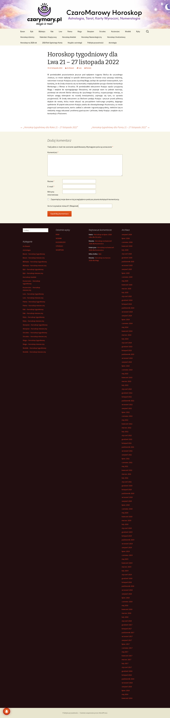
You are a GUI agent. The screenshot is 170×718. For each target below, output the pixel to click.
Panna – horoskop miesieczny (34, 305)
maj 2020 (125, 513)
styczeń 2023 (127, 389)
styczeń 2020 (127, 528)
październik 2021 (128, 447)
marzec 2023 (126, 381)
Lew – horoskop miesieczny (33, 298)
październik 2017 (128, 632)
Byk (31, 31)
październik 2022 (128, 401)
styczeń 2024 (127, 343)
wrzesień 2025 (127, 265)
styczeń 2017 (127, 667)
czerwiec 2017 (127, 648)
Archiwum (70, 68)
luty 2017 (125, 663)
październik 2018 (128, 586)
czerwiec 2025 (127, 277)
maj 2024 (125, 327)
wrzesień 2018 (127, 590)
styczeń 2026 (127, 254)
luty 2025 (125, 292)
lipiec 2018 (126, 598)
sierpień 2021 (127, 455)
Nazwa (50, 181)
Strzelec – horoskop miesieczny (35, 336)
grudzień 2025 (127, 258)
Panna (69, 31)
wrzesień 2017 (127, 636)
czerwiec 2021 (127, 462)
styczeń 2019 (127, 574)
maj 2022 (125, 420)
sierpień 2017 (127, 640)
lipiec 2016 (126, 690)
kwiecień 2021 (127, 470)
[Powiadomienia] (6, 711)
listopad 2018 (127, 582)
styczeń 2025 (127, 296)
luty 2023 (125, 385)
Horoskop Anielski (69, 37)
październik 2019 (128, 540)
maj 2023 (125, 373)
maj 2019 (125, 559)
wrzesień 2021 (127, 451)
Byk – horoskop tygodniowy (33, 269)
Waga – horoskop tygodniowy (34, 340)
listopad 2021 (127, 443)
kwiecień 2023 (127, 377)
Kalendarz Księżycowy (48, 37)
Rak (52, 31)
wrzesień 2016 (127, 683)
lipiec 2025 (126, 273)
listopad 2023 (127, 350)
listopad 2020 (127, 489)
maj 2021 (125, 466)
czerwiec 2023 (127, 370)
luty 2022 (125, 431)
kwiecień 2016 (127, 698)
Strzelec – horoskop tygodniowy (35, 332)
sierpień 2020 (127, 501)
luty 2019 (125, 571)
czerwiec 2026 (127, 242)
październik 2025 (128, 261)
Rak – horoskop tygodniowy (33, 309)
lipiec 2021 (126, 458)
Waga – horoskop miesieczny (34, 344)
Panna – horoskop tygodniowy (34, 302)
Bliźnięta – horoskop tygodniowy (35, 262)
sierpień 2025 (127, 269)
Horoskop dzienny (27, 37)
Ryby (138, 31)
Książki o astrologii (75, 43)
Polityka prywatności (95, 43)
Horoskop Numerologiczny (91, 37)
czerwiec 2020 (127, 509)
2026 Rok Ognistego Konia (52, 43)
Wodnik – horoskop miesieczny (34, 352)
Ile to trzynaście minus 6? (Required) (62, 206)
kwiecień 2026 (127, 246)
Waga (80, 31)
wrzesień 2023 (127, 358)
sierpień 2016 (127, 686)
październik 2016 (128, 679)
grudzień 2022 (127, 393)
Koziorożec (115, 31)
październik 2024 (128, 308)
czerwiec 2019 (127, 555)
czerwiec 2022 (127, 416)
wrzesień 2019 (127, 543)
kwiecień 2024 (127, 331)
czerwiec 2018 (127, 601)
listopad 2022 (127, 397)
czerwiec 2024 (127, 323)
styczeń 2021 (127, 482)
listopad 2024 (127, 304)
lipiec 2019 (126, 551)
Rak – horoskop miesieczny (33, 313)
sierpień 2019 (127, 547)
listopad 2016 (127, 675)
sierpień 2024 (127, 315)
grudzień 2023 (127, 346)
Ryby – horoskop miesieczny (33, 321)
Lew (60, 31)
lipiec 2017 (126, 644)
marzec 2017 (126, 659)
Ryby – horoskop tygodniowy (34, 317)
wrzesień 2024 (127, 312)
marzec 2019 (126, 567)
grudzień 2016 (127, 671)
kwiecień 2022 (127, 424)
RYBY (57, 234)
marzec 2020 (126, 520)
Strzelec (102, 31)
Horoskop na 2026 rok (28, 43)
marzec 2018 (126, 613)
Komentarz (52, 152)
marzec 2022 (126, 428)
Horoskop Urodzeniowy (116, 37)
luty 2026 (125, 250)
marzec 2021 (126, 474)
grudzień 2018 (127, 578)
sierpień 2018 (127, 594)
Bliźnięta (42, 31)
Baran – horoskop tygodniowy (34, 254)
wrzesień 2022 (127, 404)
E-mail (50, 186)
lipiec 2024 (126, 319)
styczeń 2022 (127, 435)
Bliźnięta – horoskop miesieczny (35, 265)
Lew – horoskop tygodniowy (33, 294)
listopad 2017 (127, 629)
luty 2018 (125, 617)
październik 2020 (128, 493)
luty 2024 (125, 339)
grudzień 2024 (127, 300)
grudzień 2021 (127, 439)
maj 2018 (125, 605)
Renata (88, 68)
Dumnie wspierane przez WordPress (93, 713)
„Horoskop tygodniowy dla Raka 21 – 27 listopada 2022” (49, 127)
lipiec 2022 (126, 412)
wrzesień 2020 (127, 497)
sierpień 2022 (127, 408)
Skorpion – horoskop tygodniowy (35, 325)
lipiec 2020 (126, 505)
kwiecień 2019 (127, 563)
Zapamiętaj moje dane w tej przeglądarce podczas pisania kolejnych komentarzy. (85, 199)
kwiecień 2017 (127, 656)
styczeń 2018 (127, 621)
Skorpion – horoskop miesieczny (35, 329)
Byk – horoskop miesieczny (33, 273)
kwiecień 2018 (127, 609)
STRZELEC (59, 246)
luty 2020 (125, 524)
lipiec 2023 (126, 366)
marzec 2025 (126, 288)
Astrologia (113, 43)
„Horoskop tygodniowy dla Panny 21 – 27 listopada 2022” (120, 127)
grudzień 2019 (127, 532)
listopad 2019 (127, 536)
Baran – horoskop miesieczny (34, 258)
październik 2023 (128, 354)
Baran (22, 31)
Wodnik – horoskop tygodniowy (34, 348)
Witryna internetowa (52, 193)
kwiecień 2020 (127, 516)
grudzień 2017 (127, 625)
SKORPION (60, 250)
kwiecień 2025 (127, 285)
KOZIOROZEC (61, 242)
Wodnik (128, 31)
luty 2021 (125, 478)
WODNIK (59, 238)
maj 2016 (125, 694)
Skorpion (90, 31)
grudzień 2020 (127, 486)
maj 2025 (125, 281)
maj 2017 (125, 652)
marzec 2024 (126, 335)
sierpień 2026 (127, 234)
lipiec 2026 (126, 238)
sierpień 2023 (127, 362)
